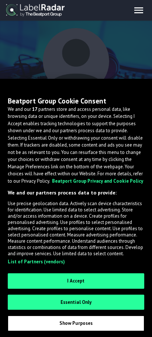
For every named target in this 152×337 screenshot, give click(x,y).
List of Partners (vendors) (36, 262)
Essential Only (76, 302)
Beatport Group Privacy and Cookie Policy (97, 181)
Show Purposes (76, 323)
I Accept (75, 281)
